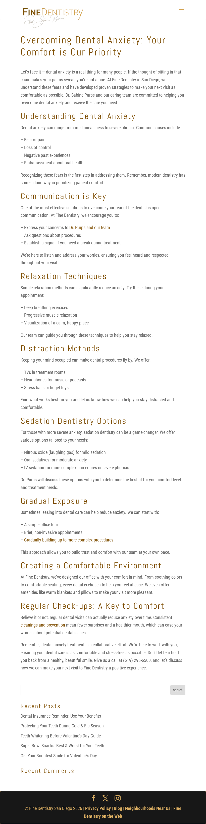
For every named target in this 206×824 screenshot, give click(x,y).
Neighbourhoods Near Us (147, 808)
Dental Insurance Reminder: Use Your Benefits (61, 716)
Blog (118, 808)
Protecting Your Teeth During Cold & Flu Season (62, 725)
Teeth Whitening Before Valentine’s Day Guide (61, 735)
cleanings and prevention (43, 625)
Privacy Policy (98, 808)
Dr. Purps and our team (89, 227)
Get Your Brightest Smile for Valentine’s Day (59, 755)
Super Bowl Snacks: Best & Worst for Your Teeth (62, 745)
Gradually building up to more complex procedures (68, 539)
